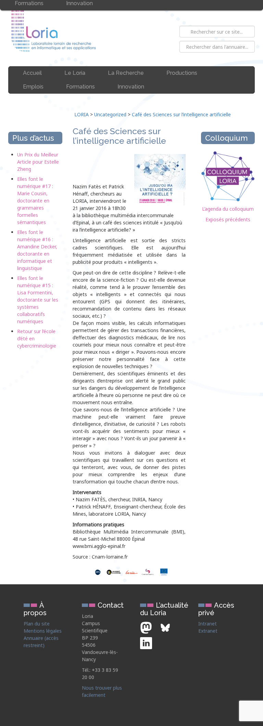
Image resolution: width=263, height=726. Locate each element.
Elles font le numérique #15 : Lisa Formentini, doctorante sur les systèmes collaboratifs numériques (37, 300)
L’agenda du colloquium (228, 209)
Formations (80, 86)
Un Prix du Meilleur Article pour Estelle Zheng (38, 161)
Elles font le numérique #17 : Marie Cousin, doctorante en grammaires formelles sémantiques (35, 200)
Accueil (32, 73)
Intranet (207, 623)
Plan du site (37, 623)
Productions (181, 73)
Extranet (207, 631)
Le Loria (74, 73)
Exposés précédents (227, 219)
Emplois (33, 86)
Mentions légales (43, 631)
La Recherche (126, 73)
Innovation (130, 86)
